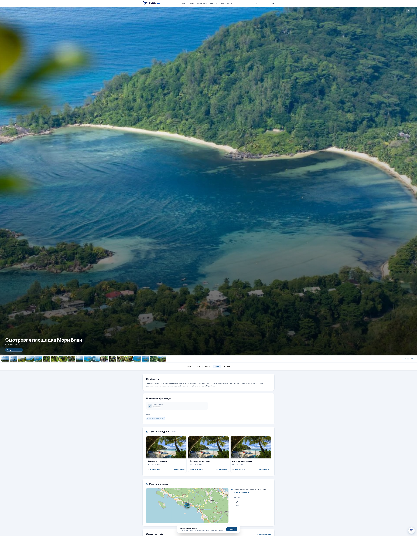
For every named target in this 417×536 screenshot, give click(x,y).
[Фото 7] (55, 359)
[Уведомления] (256, 3)
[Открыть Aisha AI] (411, 530)
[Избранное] (260, 3)
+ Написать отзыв (264, 534)
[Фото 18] (145, 359)
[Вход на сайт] (265, 3)
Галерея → (410, 359)
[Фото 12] (96, 359)
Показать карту (189, 506)
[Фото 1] (5, 359)
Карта (207, 366)
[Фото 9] (71, 359)
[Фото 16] (129, 359)
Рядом (216, 366)
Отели (191, 3)
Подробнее (219, 530)
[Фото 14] (112, 359)
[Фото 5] (38, 359)
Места (212, 3)
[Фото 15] (121, 359)
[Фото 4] (30, 359)
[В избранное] (408, 11)
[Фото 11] (88, 359)
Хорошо (232, 529)
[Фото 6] (46, 359)
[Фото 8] (63, 359)
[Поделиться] (413, 11)
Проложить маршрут (243, 492)
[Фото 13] (104, 359)
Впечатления (225, 3)
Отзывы (227, 366)
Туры (183, 3)
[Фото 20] (162, 359)
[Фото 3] (22, 359)
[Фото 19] (154, 359)
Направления (202, 3)
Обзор (189, 366)
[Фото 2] (13, 359)
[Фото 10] (79, 359)
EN (273, 3)
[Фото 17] (137, 359)
